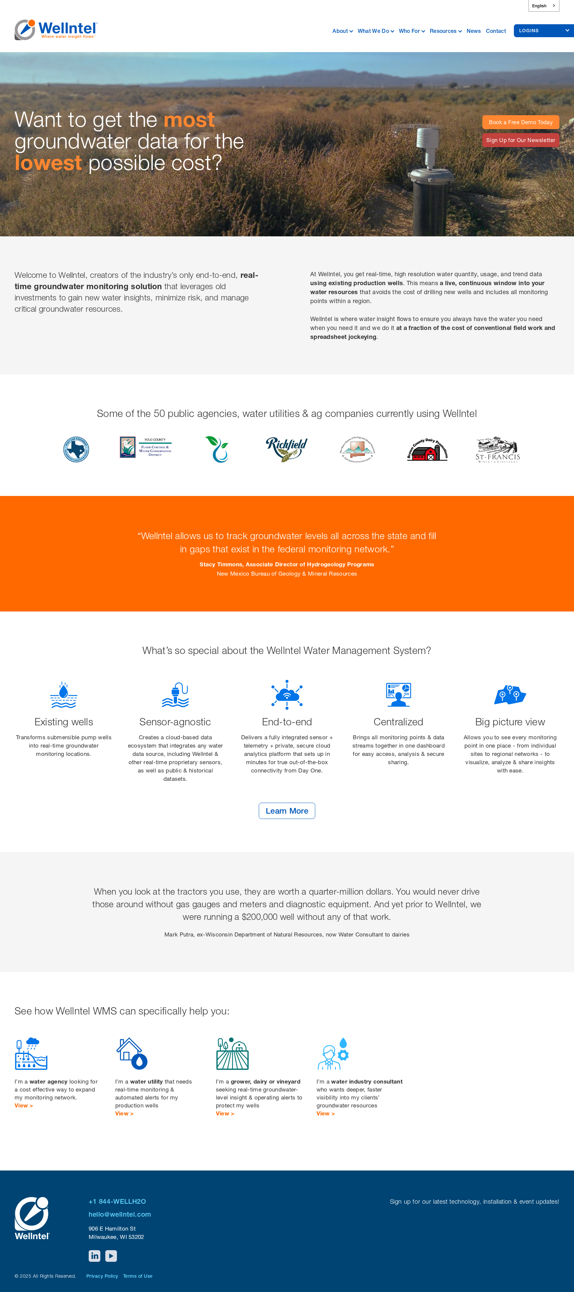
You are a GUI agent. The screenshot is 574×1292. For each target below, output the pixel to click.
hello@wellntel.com (120, 1214)
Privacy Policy (102, 1276)
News (474, 31)
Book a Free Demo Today (521, 122)
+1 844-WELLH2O (117, 1201)
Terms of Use (138, 1276)
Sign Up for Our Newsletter (520, 140)
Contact (496, 31)
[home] (56, 26)
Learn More (287, 811)
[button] (345, 30)
